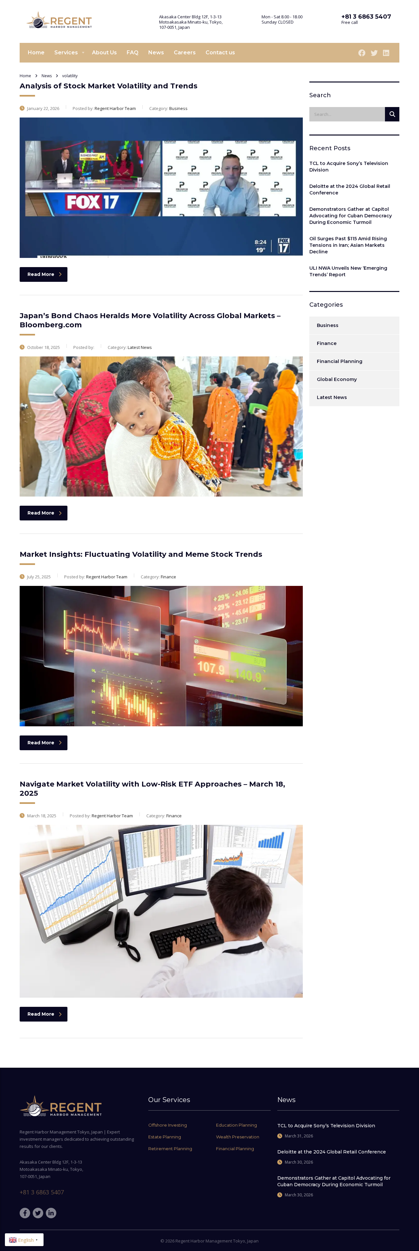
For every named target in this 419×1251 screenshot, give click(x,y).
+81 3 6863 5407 (42, 1192)
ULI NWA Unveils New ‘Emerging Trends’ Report (348, 271)
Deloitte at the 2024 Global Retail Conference (349, 189)
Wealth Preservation (237, 1136)
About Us (104, 52)
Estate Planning (164, 1136)
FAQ (132, 52)
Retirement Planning (170, 1148)
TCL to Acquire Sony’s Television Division (348, 166)
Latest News (332, 397)
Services (66, 52)
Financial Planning (339, 361)
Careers (185, 52)
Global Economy (337, 379)
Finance (327, 343)
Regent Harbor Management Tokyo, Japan (217, 1241)
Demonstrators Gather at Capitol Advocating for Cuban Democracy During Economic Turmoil (350, 215)
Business (327, 325)
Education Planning (236, 1125)
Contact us (220, 52)
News (156, 52)
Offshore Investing (167, 1125)
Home (36, 52)
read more (40, 274)
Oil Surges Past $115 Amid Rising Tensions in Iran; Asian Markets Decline (348, 245)
